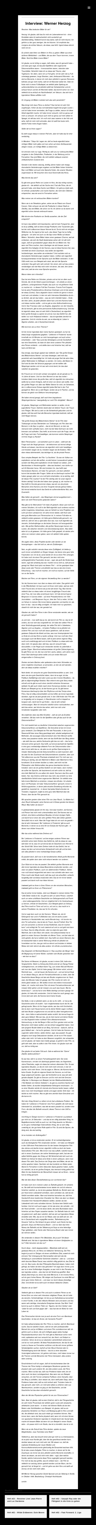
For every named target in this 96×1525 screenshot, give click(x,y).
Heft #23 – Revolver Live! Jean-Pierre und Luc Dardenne (24, 1499)
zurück (24, 1481)
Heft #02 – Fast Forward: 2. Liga (66, 1512)
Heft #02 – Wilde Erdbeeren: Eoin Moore (25, 1512)
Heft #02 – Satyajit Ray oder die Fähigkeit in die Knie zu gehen (66, 1499)
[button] (89, 7)
